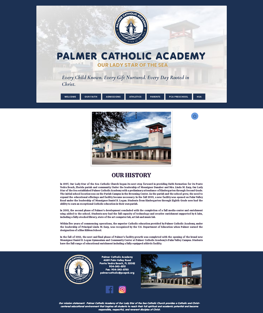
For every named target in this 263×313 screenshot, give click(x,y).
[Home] (194, 116)
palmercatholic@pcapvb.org (117, 272)
